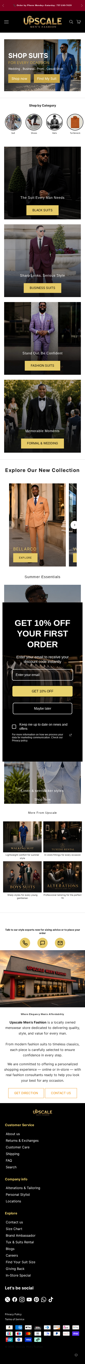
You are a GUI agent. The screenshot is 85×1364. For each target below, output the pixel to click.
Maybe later (42, 708)
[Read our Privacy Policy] (70, 734)
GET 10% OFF (42, 691)
